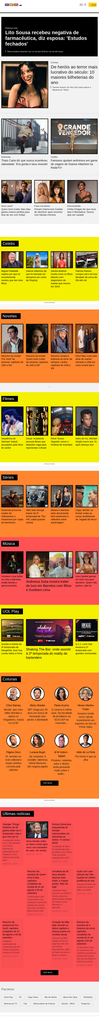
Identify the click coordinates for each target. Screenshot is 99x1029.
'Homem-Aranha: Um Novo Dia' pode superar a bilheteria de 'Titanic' (71, 88)
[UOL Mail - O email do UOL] (81, 4)
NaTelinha (88, 997)
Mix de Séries (51, 997)
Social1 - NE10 (68, 1004)
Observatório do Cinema (44, 1004)
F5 (20, 997)
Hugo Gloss (33, 997)
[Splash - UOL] (17, 5)
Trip (25, 1004)
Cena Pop (8, 997)
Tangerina (85, 1004)
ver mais (47, 783)
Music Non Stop (70, 997)
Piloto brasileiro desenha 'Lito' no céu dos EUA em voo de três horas (35, 51)
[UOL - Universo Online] (33, 5)
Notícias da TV (10, 1004)
